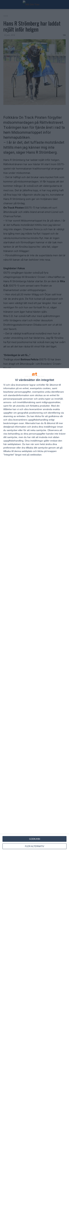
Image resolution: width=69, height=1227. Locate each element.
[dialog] (34, 797)
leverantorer (22, 385)
